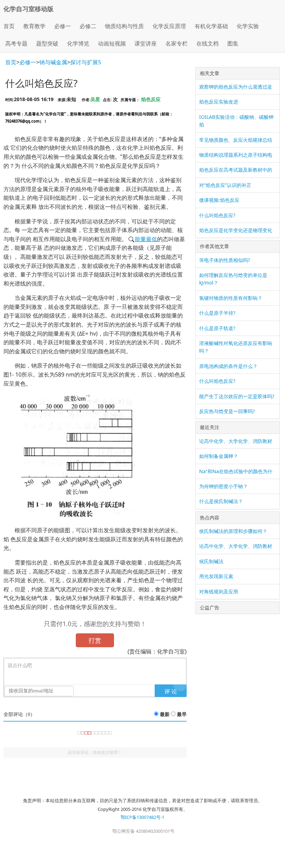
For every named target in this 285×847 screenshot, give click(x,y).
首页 (9, 26)
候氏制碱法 (211, 561)
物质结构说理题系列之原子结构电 (235, 154)
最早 (182, 714)
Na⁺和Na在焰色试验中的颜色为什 (235, 471)
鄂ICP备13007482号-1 (142, 817)
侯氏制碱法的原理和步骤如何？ (233, 531)
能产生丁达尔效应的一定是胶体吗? (236, 396)
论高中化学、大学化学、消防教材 (235, 441)
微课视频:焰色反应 (219, 200)
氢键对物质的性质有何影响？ (230, 298)
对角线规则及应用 (218, 591)
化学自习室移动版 (28, 9)
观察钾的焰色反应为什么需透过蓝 (235, 86)
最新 (165, 714)
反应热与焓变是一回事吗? (227, 411)
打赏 (95, 640)
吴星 (95, 99)
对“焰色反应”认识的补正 (225, 185)
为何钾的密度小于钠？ (223, 486)
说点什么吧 (20, 665)
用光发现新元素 (216, 576)
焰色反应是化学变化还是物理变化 (235, 230)
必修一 (27, 62)
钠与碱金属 (53, 62)
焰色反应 (151, 99)
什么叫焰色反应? (217, 215)
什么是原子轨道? (217, 328)
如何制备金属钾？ (218, 456)
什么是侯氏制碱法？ (221, 501)
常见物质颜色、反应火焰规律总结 (235, 140)
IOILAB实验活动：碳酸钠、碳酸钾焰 (236, 121)
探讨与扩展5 (85, 62)
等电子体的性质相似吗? (224, 260)
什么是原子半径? (217, 313)
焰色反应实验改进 (218, 101)
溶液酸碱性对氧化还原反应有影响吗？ (235, 347)
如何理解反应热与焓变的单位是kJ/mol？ (233, 279)
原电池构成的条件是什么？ (228, 366)
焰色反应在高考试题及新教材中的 (235, 169)
